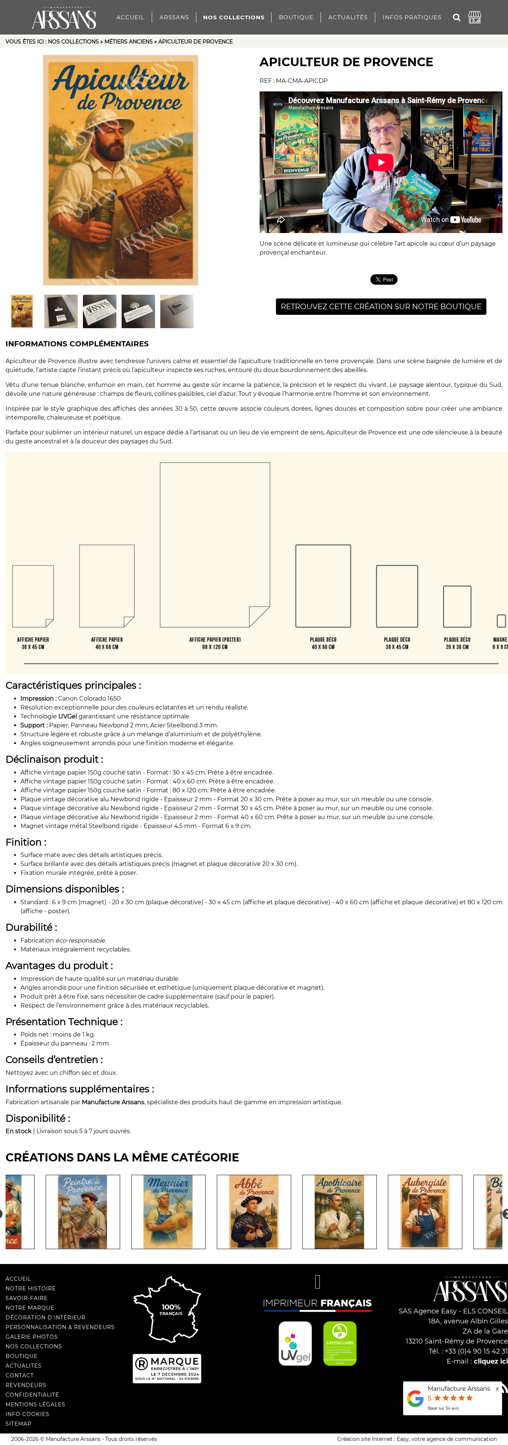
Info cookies (27, 1414)
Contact (20, 1375)
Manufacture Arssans (459, 1388)
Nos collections (73, 41)
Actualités (348, 17)
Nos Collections (234, 17)
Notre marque (30, 1308)
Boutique (296, 17)
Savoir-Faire (27, 1298)
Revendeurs (26, 1385)
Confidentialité (32, 1394)
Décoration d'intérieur (46, 1317)
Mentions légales (35, 1404)
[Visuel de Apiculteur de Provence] (127, 170)
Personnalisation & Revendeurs (60, 1327)
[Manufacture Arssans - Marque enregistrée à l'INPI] (191, 1368)
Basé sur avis (443, 1408)
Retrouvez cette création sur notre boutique (381, 306)
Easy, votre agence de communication (447, 1439)
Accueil (130, 17)
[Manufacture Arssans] (64, 15)
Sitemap (19, 1423)
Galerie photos (32, 1337)
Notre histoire (31, 1288)
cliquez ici (491, 1361)
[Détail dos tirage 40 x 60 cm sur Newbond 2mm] (61, 311)
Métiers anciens (129, 41)
